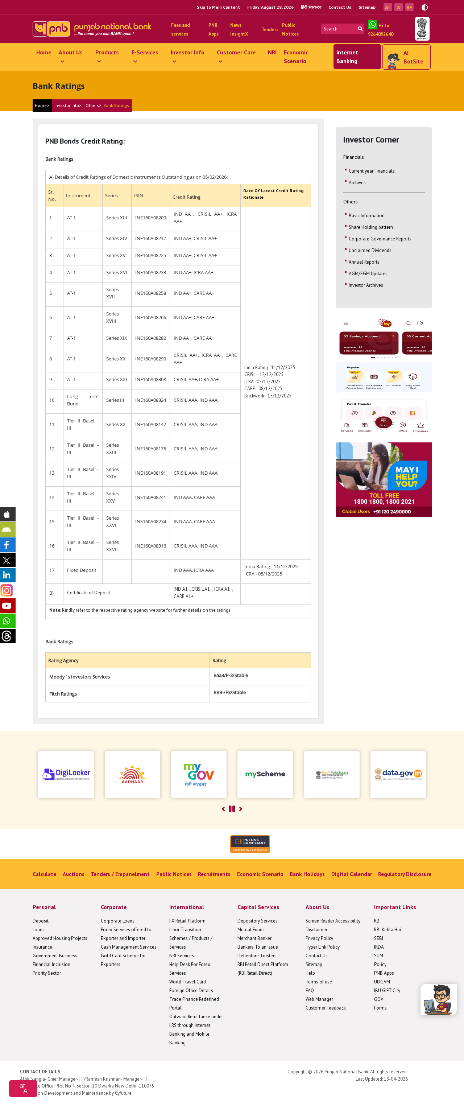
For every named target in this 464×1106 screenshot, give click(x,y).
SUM (378, 956)
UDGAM (382, 982)
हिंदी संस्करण (311, 7)
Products (107, 52)
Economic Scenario (296, 57)
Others (350, 201)
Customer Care (236, 52)
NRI (272, 52)
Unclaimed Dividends (370, 250)
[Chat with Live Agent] (438, 999)
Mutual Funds (251, 930)
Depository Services (257, 921)
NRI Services (181, 956)
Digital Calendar (351, 874)
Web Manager (319, 999)
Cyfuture (123, 1093)
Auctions (73, 874)
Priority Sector (47, 973)
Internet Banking (347, 57)
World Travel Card (187, 982)
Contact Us (339, 7)
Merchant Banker (254, 938)
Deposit (41, 921)
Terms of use (319, 982)
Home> (42, 105)
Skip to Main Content (218, 7)
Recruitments (214, 874)
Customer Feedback (326, 1008)
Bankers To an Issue (257, 947)
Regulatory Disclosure (404, 874)
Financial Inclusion (51, 964)
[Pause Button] (232, 809)
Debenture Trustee (256, 956)
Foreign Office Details (191, 990)
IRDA (379, 947)
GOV (378, 999)
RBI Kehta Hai (387, 930)
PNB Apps (384, 973)
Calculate (44, 874)
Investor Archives (366, 285)
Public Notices (174, 874)
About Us (71, 52)
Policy (380, 964)
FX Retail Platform (187, 921)
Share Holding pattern (371, 227)
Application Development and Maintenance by (67, 1093)
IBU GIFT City (387, 990)
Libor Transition (185, 930)
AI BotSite (413, 57)
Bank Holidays (307, 874)
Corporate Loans (117, 921)
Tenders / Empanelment (120, 874)
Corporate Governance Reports (380, 239)
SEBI (378, 938)
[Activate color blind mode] (425, 6)
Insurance (42, 947)
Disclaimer (316, 930)
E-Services (145, 52)
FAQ (310, 990)
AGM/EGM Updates (368, 274)
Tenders (269, 29)
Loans (39, 930)
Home (43, 52)
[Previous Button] (223, 809)
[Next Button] (241, 809)
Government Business (55, 956)
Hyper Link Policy (323, 947)
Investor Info (187, 52)
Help (310, 973)
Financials (353, 157)
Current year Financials (372, 171)
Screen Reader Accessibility (333, 921)
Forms (380, 1008)
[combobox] (23, 1088)
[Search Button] (360, 29)
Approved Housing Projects (60, 938)
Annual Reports (364, 262)
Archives (357, 182)
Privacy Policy (319, 938)
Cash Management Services (129, 947)
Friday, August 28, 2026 (270, 7)
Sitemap (367, 7)
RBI (377, 921)
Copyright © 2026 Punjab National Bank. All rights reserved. (347, 1072)
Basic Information (367, 215)
